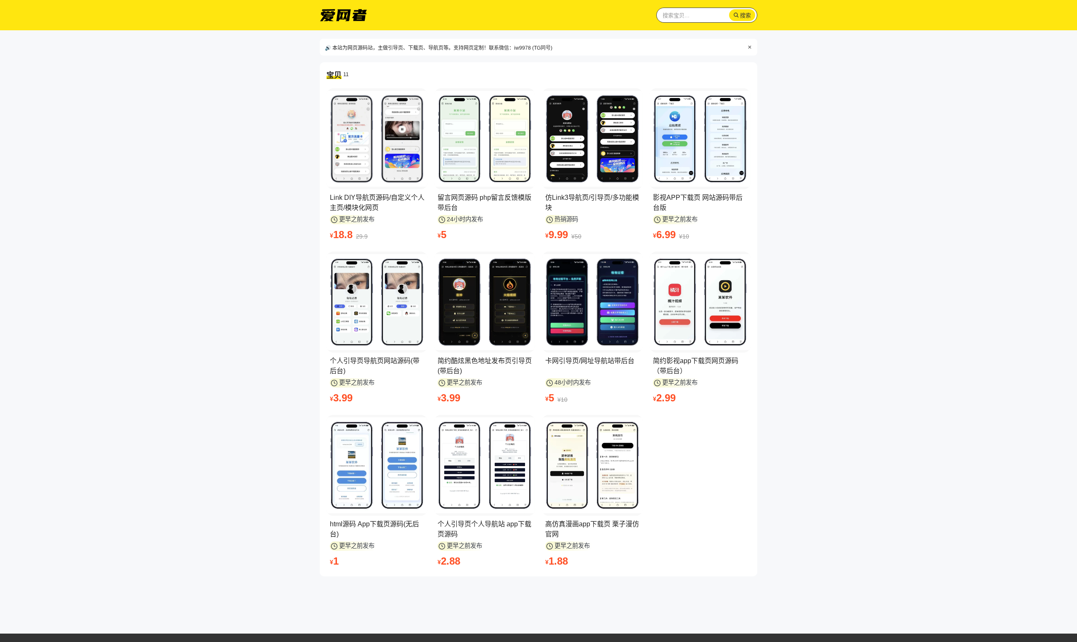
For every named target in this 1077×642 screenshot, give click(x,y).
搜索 (745, 15)
